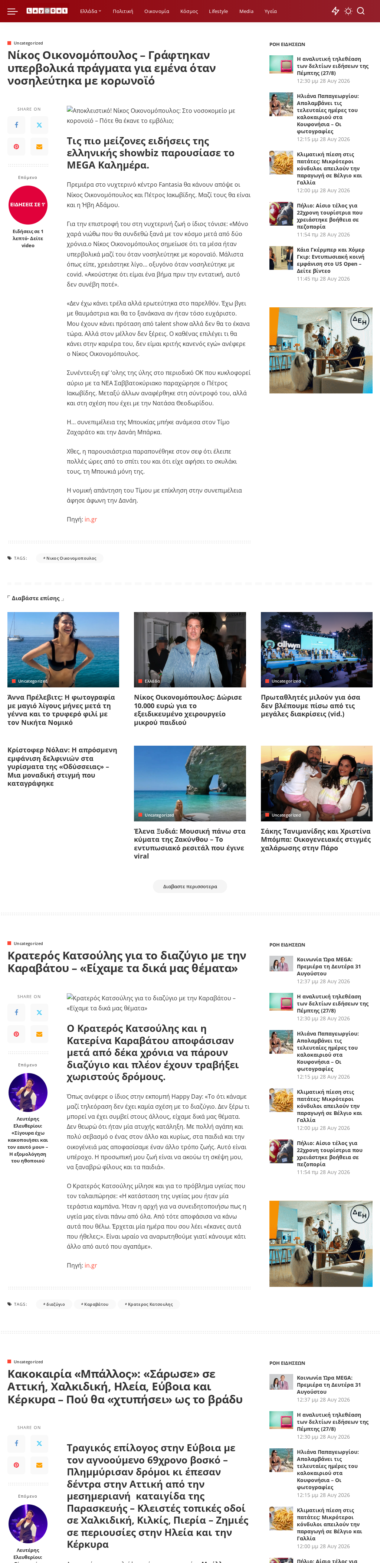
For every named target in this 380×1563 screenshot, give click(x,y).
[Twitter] (39, 125)
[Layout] (47, 11)
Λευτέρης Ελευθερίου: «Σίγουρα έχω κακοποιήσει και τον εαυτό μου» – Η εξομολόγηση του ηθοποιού (27, 1140)
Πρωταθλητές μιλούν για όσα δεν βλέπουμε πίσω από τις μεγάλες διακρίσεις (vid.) (310, 705)
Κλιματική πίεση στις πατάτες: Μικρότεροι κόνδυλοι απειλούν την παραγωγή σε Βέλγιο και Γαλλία (329, 168)
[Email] (39, 147)
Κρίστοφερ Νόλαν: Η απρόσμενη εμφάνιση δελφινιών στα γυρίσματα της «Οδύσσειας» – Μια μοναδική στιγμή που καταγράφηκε (62, 766)
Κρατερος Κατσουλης (150, 1304)
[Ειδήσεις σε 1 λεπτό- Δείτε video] (28, 205)
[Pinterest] (16, 147)
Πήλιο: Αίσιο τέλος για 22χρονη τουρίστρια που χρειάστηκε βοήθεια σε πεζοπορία (330, 216)
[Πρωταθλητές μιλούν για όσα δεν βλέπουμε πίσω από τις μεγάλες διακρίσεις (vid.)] (317, 650)
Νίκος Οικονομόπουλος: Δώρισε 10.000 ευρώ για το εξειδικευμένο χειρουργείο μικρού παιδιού (188, 710)
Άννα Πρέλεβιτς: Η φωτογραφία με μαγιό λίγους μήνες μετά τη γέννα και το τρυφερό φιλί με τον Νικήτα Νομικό (61, 710)
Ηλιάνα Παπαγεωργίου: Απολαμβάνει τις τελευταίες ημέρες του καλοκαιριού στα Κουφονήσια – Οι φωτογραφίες (328, 113)
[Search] (360, 11)
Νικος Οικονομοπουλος (71, 558)
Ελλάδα (152, 681)
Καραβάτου (96, 1304)
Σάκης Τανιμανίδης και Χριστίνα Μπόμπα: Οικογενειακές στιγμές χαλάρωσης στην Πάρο (316, 839)
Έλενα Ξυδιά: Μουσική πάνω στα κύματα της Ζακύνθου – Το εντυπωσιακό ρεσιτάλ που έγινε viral (190, 844)
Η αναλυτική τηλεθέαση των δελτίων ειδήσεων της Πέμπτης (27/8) (332, 65)
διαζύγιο (55, 1304)
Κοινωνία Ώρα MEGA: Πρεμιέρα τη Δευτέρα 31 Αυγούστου (329, 966)
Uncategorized (28, 43)
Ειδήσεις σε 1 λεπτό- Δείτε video (28, 238)
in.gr (90, 519)
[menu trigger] (16, 11)
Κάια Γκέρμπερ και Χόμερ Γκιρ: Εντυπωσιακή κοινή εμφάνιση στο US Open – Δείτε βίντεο (331, 260)
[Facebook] (16, 125)
